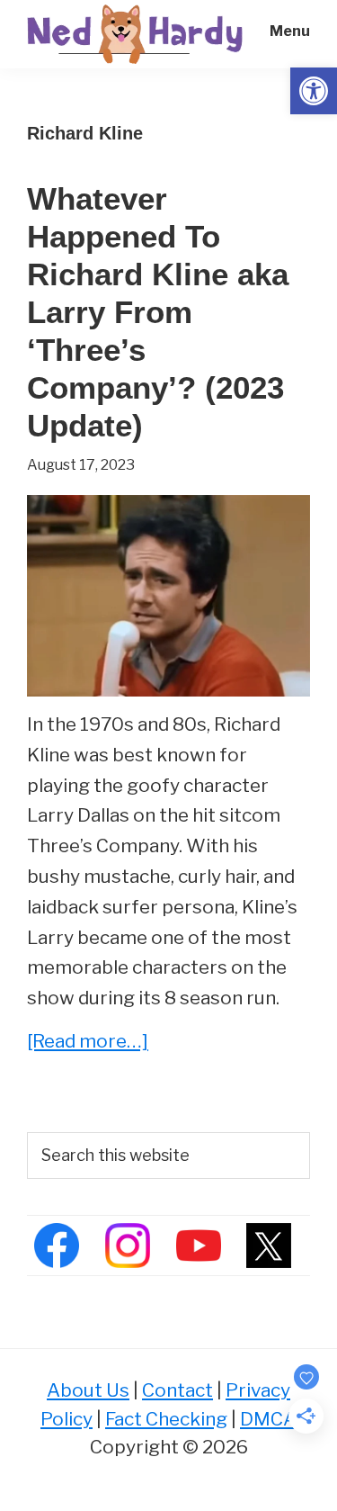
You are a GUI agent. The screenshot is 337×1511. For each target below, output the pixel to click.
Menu (290, 31)
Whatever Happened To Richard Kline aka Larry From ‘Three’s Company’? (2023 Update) (157, 312)
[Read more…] (87, 1043)
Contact (177, 1390)
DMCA (268, 1419)
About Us (88, 1390)
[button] (313, 90)
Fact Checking (166, 1419)
